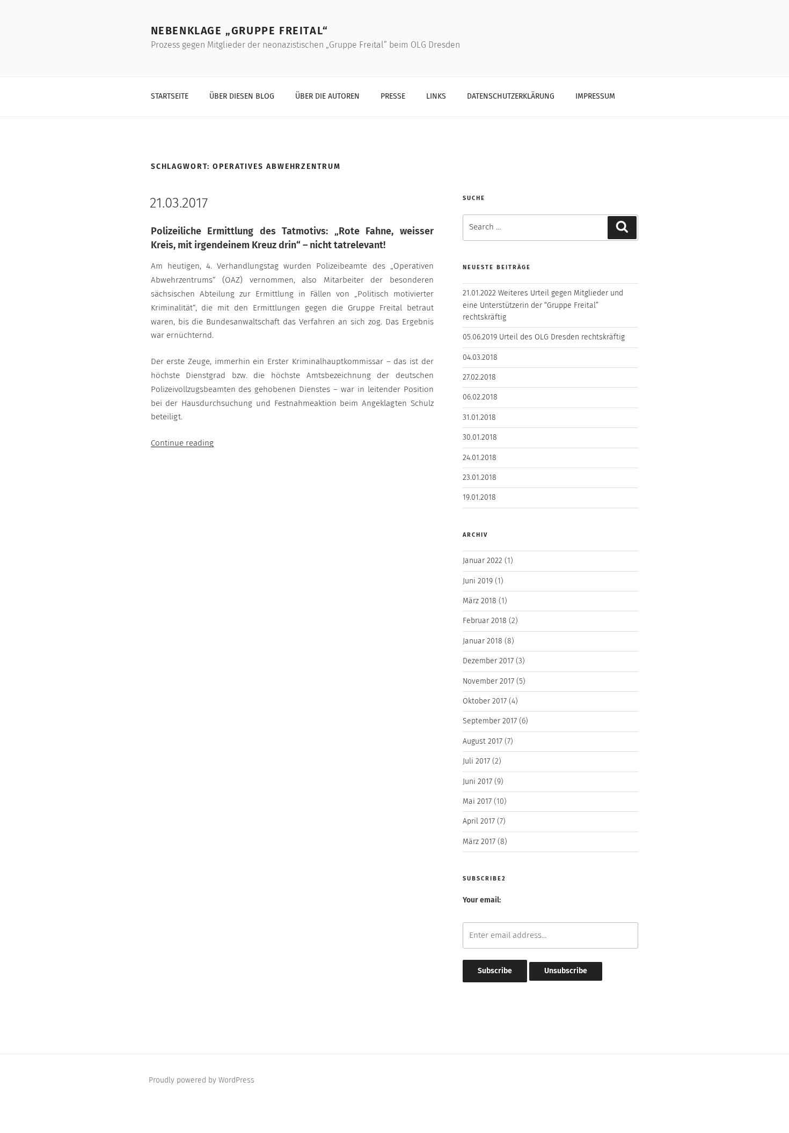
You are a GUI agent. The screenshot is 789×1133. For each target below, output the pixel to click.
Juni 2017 (477, 782)
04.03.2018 (480, 357)
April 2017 (479, 821)
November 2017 (488, 681)
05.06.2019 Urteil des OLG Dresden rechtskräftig (544, 337)
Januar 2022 (482, 561)
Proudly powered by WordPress (201, 1080)
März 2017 (479, 842)
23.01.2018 (479, 478)
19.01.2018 (479, 497)
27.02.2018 (479, 377)
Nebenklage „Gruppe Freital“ (239, 31)
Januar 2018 (482, 641)
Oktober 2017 (485, 701)
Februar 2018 (485, 621)
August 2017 (482, 741)
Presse (393, 96)
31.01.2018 (479, 417)
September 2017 (490, 721)
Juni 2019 (478, 581)
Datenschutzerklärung (510, 96)
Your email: (482, 900)
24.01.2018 (479, 458)
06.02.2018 (480, 397)
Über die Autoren (327, 96)
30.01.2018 (480, 437)
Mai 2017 (477, 801)
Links (436, 96)
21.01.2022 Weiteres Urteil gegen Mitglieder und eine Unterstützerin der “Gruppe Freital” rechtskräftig (543, 305)
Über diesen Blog (241, 96)
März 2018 (479, 601)
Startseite (169, 96)
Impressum (595, 96)
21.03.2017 (179, 204)
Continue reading (182, 443)
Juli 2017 (476, 761)
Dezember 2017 (488, 661)
